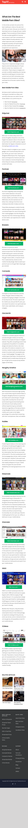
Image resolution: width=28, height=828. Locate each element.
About (17, 749)
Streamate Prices (7, 734)
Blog (17, 765)
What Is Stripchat (7, 719)
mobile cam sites (13, 146)
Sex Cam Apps (6, 728)
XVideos (21, 106)
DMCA (17, 771)
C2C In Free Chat (6, 731)
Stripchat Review (6, 749)
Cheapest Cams (20, 727)
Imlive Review (6, 763)
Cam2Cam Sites (20, 730)
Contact (18, 768)
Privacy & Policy (20, 758)
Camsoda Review (6, 753)
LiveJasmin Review (7, 756)
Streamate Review (7, 759)
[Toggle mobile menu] (25, 1)
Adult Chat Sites (20, 718)
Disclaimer (19, 761)
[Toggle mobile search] (22, 1)
